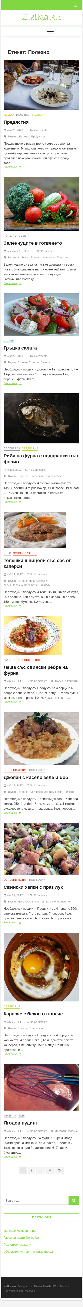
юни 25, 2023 (14, 130)
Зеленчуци (49, 257)
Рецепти (49, 476)
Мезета (9, 114)
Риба (59, 476)
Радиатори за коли (17, 1244)
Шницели (44, 585)
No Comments (38, 130)
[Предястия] (41, 85)
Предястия (39, 114)
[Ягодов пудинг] (41, 1087)
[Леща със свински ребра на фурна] (41, 635)
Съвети (24, 235)
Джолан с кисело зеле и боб (36, 777)
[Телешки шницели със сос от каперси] (41, 530)
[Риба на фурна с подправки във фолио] (41, 418)
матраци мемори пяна (20, 1230)
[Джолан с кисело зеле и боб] (41, 738)
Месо (32, 580)
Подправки (12, 448)
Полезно (22, 114)
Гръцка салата (20, 348)
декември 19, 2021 (18, 251)
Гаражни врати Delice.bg (21, 1237)
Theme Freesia (42, 1286)
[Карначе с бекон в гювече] (41, 967)
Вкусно (25, 257)
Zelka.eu (10, 1286)
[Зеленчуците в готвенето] (41, 204)
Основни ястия (25, 553)
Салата (45, 362)
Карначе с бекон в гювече (33, 1013)
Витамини (14, 257)
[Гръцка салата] (41, 314)
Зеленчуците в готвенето (33, 243)
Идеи (7, 553)
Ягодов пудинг (20, 1123)
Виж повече (17, 167)
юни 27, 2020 (14, 356)
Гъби (32, 791)
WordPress (59, 1286)
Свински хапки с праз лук (33, 887)
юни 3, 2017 (13, 469)
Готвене (13, 136)
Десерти (10, 1115)
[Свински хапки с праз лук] (41, 849)
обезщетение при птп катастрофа (28, 1251)
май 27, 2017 (14, 574)
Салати (9, 340)
